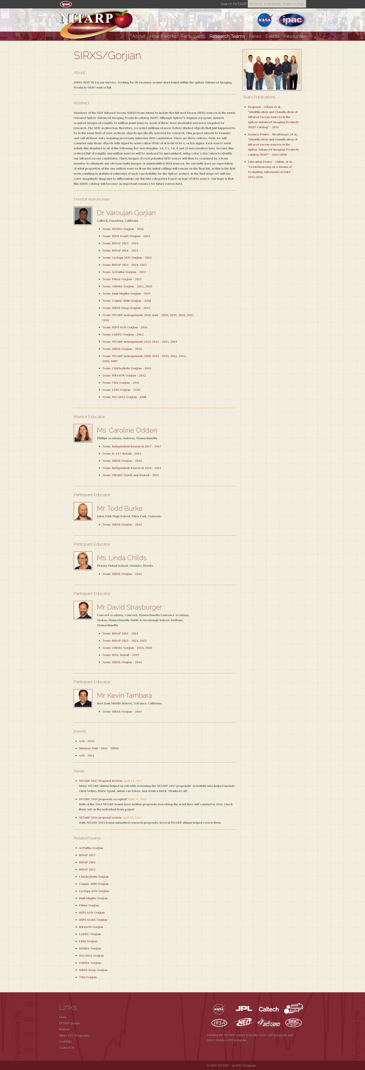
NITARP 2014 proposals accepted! (103, 799)
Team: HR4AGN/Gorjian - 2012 (124, 375)
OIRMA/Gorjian (90, 963)
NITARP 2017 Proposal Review (101, 781)
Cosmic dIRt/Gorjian (93, 884)
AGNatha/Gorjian (91, 848)
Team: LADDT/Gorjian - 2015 (122, 334)
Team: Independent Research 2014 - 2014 (131, 468)
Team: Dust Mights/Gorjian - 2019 (126, 293)
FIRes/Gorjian (89, 905)
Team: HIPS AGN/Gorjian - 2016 (124, 327)
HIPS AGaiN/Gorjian (93, 920)
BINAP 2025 (87, 869)
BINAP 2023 (87, 855)
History (64, 1029)
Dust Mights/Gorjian (93, 898)
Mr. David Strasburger (129, 607)
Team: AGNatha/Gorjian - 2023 (124, 272)
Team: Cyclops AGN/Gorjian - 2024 (127, 257)
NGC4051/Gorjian (91, 955)
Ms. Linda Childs (121, 558)
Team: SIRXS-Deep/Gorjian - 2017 (126, 308)
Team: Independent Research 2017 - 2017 (131, 446)
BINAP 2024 (87, 862)
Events (272, 36)
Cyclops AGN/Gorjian (94, 891)
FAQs (62, 1017)
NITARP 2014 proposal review (100, 817)
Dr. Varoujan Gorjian (126, 213)
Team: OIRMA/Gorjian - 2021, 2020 (127, 286)
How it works (163, 36)
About (138, 36)
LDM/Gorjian (88, 941)
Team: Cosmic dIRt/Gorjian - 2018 (126, 301)
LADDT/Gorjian (90, 934)
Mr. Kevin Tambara (124, 695)
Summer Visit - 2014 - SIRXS (99, 748)
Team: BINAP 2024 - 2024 (120, 250)
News (255, 36)
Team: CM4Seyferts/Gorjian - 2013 (126, 368)
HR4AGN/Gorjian (91, 927)
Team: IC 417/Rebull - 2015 (121, 453)
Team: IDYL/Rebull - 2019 (120, 655)
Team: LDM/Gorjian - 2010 (121, 390)
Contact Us (66, 1048)
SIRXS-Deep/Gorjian (93, 970)
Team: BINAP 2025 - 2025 (120, 243)
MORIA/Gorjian (90, 948)
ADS (283, 154)
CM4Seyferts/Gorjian (94, 877)
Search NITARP (234, 4)
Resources (295, 36)
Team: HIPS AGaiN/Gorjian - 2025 (126, 236)
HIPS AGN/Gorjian (92, 912)
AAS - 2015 (86, 741)
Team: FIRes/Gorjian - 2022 (122, 279)
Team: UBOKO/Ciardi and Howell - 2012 (130, 475)
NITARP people (69, 1023)
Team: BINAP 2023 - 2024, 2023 (124, 265)
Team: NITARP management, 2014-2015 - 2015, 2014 (139, 342)
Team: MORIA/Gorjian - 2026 (123, 229)
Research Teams (227, 36)
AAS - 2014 (86, 755)
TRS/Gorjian (88, 977)
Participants (193, 36)
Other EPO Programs (74, 1035)
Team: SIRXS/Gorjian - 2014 (122, 349)
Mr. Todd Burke (120, 508)
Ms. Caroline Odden (127, 430)
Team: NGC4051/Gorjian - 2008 (124, 397)
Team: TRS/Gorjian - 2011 (120, 382)
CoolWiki (65, 1041)
